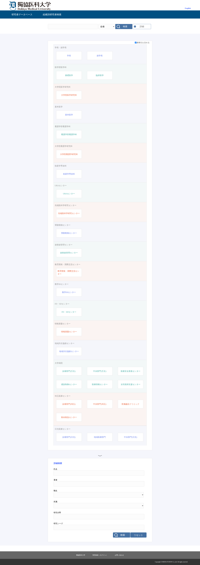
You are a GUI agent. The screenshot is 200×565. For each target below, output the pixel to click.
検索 (125, 26)
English (188, 8)
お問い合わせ (119, 555)
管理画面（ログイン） (100, 555)
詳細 (142, 26)
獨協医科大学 (80, 555)
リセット (138, 535)
